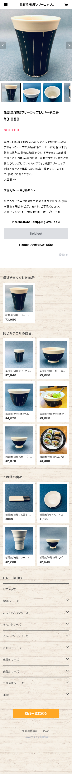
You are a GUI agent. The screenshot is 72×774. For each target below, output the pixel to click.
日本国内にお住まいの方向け (36, 245)
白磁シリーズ (11, 671)
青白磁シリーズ (12, 648)
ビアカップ (9, 589)
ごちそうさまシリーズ (15, 612)
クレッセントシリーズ (15, 636)
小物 (6, 694)
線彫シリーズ (11, 601)
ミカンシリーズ (12, 624)
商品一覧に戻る (36, 713)
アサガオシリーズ (13, 683)
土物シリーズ (11, 659)
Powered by (32, 737)
